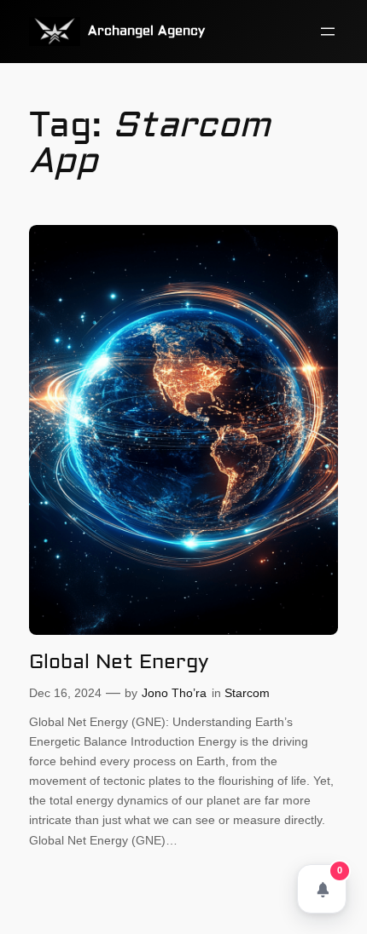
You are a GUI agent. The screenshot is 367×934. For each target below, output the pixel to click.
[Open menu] (327, 31)
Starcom (247, 693)
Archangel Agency (146, 31)
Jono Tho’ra (174, 693)
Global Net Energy (119, 662)
